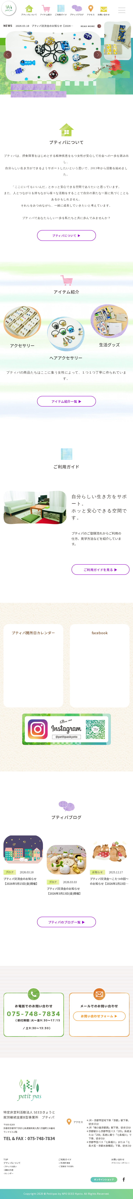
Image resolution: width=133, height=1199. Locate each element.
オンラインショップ (104, 1179)
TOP (5, 1159)
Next (98, 55)
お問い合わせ (118, 1159)
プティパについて (12, 1162)
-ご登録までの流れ (66, 1166)
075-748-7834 (33, 1013)
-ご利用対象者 (64, 1163)
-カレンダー (8, 1173)
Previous (7, 55)
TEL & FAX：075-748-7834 (29, 1138)
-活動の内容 (8, 1170)
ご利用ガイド (65, 1159)
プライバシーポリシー (120, 1163)
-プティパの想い (10, 1166)
